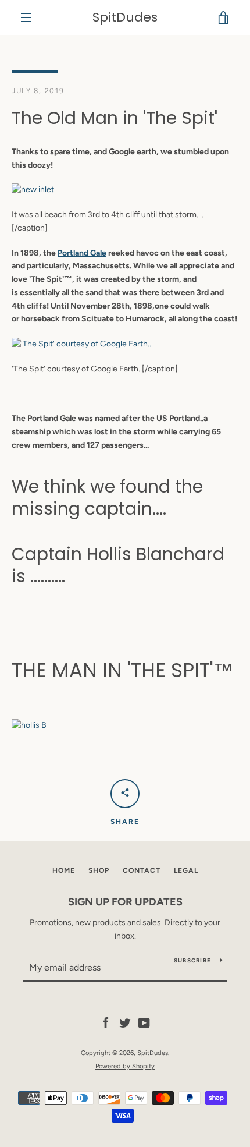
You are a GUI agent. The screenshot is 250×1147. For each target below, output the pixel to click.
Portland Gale (82, 253)
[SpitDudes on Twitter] (125, 1023)
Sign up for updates (125, 901)
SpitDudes (125, 17)
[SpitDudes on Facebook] (106, 1023)
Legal (186, 870)
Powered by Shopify (125, 1066)
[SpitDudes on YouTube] (144, 1023)
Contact (141, 870)
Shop (98, 870)
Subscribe (192, 960)
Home (63, 870)
